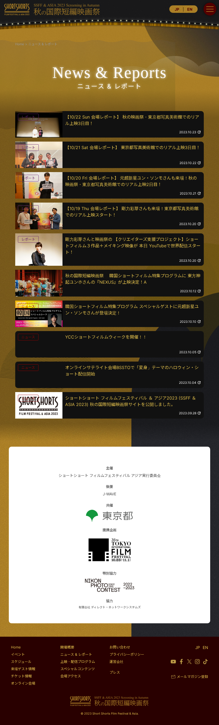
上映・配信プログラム (77, 661)
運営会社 (116, 661)
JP (177, 9)
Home (16, 647)
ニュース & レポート (76, 654)
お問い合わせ (120, 647)
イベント (18, 654)
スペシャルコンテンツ (77, 669)
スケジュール (21, 661)
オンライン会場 (23, 683)
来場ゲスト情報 (23, 669)
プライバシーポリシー (127, 654)
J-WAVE (109, 494)
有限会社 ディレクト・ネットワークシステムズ (110, 607)
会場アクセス (70, 676)
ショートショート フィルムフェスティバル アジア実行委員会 (109, 475)
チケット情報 (21, 676)
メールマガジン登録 (192, 676)
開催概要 (67, 647)
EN (189, 9)
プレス (115, 672)
